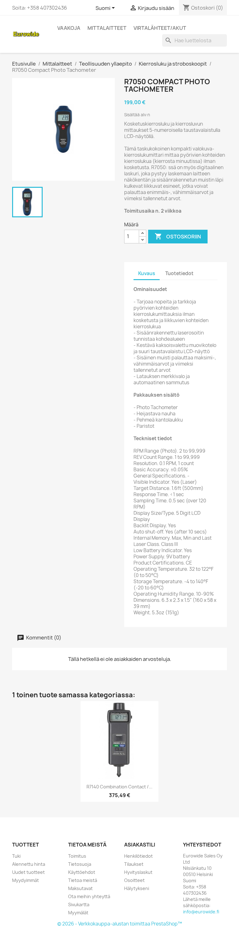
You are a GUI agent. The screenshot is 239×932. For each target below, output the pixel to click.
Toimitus (77, 856)
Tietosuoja (79, 864)
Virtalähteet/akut (160, 28)
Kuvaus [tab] (146, 273)
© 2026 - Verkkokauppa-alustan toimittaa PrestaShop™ (119, 923)
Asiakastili (139, 844)
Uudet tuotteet (28, 872)
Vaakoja (68, 28)
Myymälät (78, 913)
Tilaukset (133, 864)
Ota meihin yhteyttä (89, 896)
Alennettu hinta (28, 864)
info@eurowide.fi (201, 912)
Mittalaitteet (106, 28)
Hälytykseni (136, 888)
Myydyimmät (25, 880)
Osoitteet (134, 880)
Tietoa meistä (82, 880)
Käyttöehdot (81, 872)
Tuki (16, 856)
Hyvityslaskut (138, 872)
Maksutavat (80, 888)
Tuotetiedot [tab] (179, 273)
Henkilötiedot (138, 856)
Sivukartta (78, 904)
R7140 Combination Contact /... (119, 787)
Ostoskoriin (178, 236)
